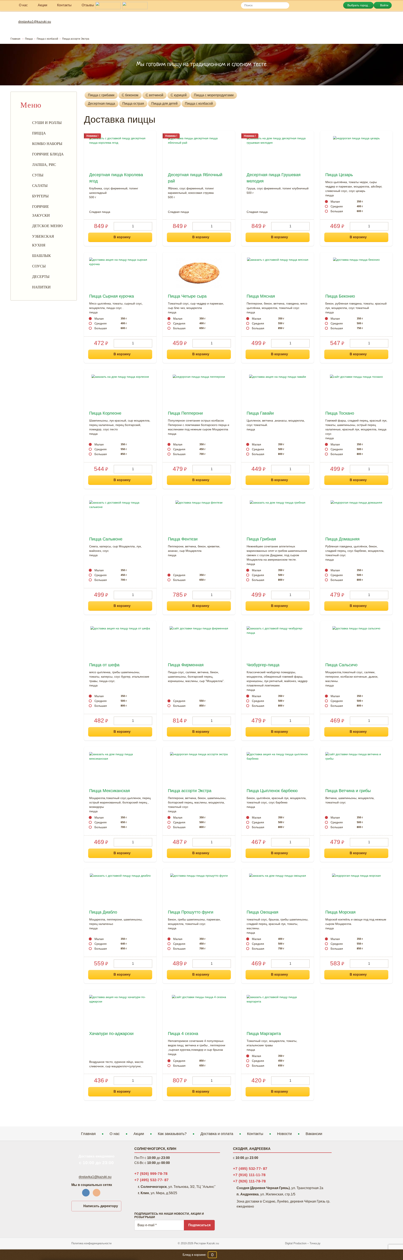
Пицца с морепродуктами (214, 95)
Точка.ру (315, 1243)
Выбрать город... (358, 5)
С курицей (179, 95)
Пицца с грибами (101, 95)
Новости (284, 1134)
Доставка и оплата (216, 1134)
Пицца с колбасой (199, 103)
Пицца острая (133, 103)
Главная (88, 1134)
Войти (383, 5)
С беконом (130, 95)
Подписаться (199, 1225)
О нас (115, 1134)
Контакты (255, 1134)
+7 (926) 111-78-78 (249, 1181)
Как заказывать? (172, 1134)
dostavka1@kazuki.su (34, 21)
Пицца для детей (164, 103)
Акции (138, 1134)
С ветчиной (154, 95)
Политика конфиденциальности (91, 1243)
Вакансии (314, 1134)
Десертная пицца (101, 103)
